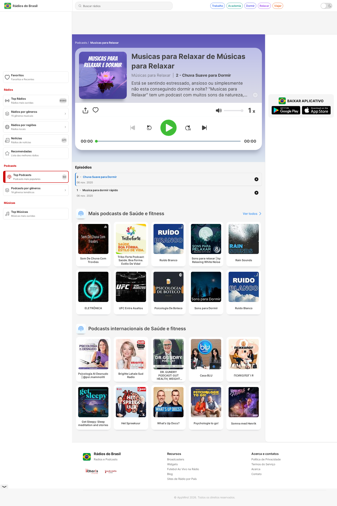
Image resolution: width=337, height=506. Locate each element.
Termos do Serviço (263, 464)
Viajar (277, 5)
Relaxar (264, 5)
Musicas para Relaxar (104, 42)
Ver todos (250, 214)
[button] (219, 110)
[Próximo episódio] (203, 127)
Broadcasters (175, 459)
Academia (234, 5)
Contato (256, 474)
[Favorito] (95, 110)
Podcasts (81, 42)
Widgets (172, 464)
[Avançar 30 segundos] (188, 127)
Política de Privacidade (266, 459)
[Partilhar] (85, 110)
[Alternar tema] (326, 6)
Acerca (255, 469)
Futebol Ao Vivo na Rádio (183, 469)
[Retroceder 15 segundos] (149, 127)
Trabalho (217, 5)
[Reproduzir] (168, 128)
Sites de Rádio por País (182, 478)
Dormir (250, 5)
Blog (170, 474)
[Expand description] (255, 95)
